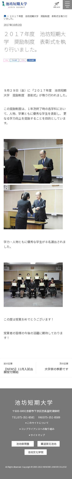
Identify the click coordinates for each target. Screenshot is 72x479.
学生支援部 (14, 60)
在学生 (23, 60)
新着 (6, 60)
